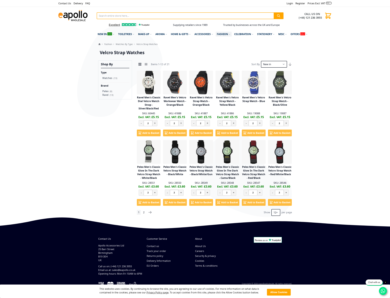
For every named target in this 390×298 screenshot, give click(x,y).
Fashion (108, 44)
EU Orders (153, 265)
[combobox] (190, 15)
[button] (102, 25)
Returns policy (155, 256)
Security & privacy (205, 256)
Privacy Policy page (157, 292)
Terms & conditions (206, 265)
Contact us (153, 246)
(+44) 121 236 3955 (310, 17)
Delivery (78, 3)
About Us (200, 246)
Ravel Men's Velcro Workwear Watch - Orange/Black (175, 101)
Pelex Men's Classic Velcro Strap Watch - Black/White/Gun (201, 170)
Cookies (199, 261)
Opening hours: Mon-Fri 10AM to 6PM (120, 273)
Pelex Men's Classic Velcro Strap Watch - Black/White (174, 170)
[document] (195, 291)
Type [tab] (104, 72)
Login (290, 3)
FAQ (87, 3)
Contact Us (64, 3)
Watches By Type (124, 44)
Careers (199, 251)
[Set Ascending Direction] (290, 64)
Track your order (156, 251)
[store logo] (76, 16)
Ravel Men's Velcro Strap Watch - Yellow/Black (227, 101)
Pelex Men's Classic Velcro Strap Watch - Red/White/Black (279, 170)
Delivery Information (159, 261)
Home (99, 44)
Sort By (255, 64)
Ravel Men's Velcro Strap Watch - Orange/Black (201, 101)
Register (300, 3)
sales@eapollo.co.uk (123, 270)
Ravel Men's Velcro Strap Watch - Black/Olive (280, 101)
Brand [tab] (104, 85)
